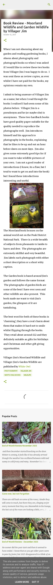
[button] (5, 40)
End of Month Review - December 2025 (20, 542)
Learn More (22, 582)
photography (11, 371)
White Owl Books (12, 375)
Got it (35, 582)
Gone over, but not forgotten (15, 494)
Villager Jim (26, 371)
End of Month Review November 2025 (19, 446)
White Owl (24, 366)
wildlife (27, 375)
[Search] (49, 4)
